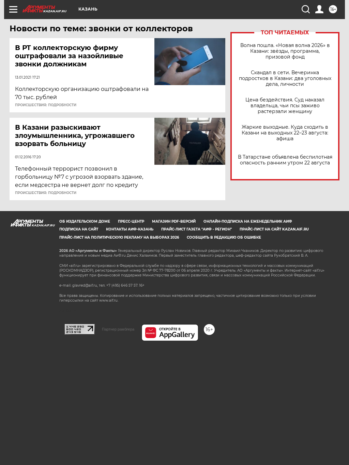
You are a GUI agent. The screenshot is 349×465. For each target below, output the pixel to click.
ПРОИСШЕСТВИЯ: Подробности (45, 105)
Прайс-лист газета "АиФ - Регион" (196, 229)
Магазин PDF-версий (174, 221)
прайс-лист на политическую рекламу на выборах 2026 (119, 237)
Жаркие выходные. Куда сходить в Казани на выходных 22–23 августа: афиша (285, 133)
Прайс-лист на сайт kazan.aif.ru (274, 229)
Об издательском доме (84, 221)
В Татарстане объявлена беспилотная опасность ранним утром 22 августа (285, 160)
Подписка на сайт (78, 229)
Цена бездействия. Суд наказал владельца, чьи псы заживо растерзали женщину (284, 105)
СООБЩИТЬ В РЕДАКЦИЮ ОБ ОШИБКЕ (224, 237)
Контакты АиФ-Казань (129, 229)
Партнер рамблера (118, 329)
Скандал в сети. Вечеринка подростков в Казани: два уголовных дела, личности (285, 78)
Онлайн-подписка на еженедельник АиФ (247, 221)
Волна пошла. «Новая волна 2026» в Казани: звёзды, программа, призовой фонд (285, 51)
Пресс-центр (131, 221)
